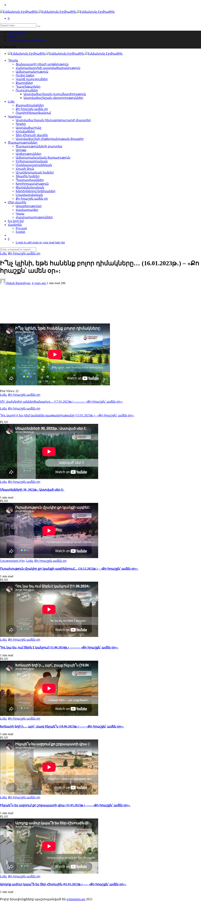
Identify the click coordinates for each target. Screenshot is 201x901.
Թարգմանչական (30, 187)
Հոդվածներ (25, 131)
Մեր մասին (17, 32)
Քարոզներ (24, 82)
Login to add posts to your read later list (40, 242)
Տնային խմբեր (27, 176)
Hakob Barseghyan (18, 283)
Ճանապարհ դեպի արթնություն (42, 64)
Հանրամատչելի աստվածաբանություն (48, 68)
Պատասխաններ (30, 180)
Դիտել (13, 60)
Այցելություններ (28, 153)
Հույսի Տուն (25, 168)
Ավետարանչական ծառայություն (43, 157)
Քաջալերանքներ (30, 105)
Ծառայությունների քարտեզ (39, 146)
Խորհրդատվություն (32, 183)
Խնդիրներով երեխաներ (35, 191)
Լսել (11, 101)
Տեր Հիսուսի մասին (32, 135)
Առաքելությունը (29, 206)
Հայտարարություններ (26, 40)
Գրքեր (21, 124)
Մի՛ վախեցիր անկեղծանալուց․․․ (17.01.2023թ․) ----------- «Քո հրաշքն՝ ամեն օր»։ (61, 401)
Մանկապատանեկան (34, 165)
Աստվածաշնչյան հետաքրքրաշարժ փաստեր (53, 120)
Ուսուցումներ (27, 90)
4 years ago (39, 283)
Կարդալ (14, 116)
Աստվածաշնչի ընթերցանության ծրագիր (50, 139)
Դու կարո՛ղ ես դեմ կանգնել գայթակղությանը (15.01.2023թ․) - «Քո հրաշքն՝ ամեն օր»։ (67, 415)
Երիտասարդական (32, 161)
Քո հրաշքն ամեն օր (32, 109)
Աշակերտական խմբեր (35, 172)
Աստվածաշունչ (28, 127)
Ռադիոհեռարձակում (33, 112)
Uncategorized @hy (12, 560)
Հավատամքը (27, 209)
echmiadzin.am (76, 899)
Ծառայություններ (22, 142)
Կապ (12, 36)
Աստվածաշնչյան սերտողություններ (53, 97)
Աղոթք (21, 150)
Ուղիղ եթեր (25, 75)
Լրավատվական (29, 195)
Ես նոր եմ (16, 221)
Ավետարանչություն (32, 71)
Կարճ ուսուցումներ (32, 79)
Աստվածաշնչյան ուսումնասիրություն (55, 94)
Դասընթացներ (28, 86)
